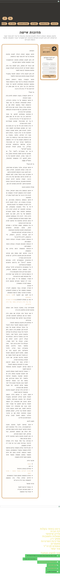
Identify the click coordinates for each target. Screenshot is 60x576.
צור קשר (55, 548)
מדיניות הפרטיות (50, 541)
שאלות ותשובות (23, 24)
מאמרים (34, 24)
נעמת (29, 464)
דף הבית (54, 24)
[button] (42, 555)
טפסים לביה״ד (51, 546)
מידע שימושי (44, 24)
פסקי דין (12, 24)
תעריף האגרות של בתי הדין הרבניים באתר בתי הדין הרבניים (18, 302)
